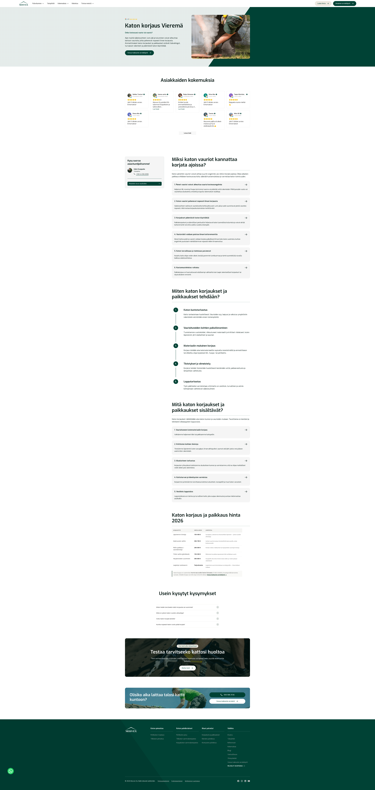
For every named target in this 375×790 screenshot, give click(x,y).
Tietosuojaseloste (163, 781)
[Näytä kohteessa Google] (129, 95)
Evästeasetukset (177, 781)
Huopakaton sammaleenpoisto (187, 743)
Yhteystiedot (232, 758)
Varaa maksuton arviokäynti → (217, 575)
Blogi (229, 750)
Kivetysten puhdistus (209, 743)
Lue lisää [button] (156, 109)
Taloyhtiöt (51, 3)
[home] (24, 3)
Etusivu (230, 735)
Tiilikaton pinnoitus (157, 739)
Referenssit (232, 743)
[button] (38, 3)
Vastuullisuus (232, 754)
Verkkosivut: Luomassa (192, 781)
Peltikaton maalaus (157, 735)
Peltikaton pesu (181, 735)
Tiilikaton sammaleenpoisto (186, 739)
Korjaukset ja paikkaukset (211, 735)
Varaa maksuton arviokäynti (238, 762)
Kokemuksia (232, 747)
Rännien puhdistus (208, 739)
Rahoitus (75, 3)
